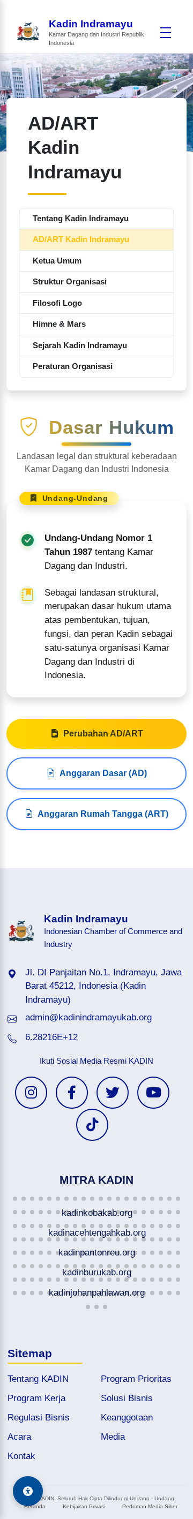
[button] (15, 1199)
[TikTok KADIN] (92, 1125)
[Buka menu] (165, 33)
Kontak (21, 1456)
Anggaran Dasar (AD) (103, 773)
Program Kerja (36, 1398)
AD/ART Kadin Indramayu (81, 239)
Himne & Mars (59, 323)
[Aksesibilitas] (28, 1491)
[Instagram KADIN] (31, 1093)
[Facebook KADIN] (72, 1093)
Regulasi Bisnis (39, 1417)
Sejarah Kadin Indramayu (80, 345)
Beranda (35, 1506)
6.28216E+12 (51, 1037)
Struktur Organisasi (70, 281)
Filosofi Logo (57, 302)
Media (113, 1437)
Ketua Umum (57, 260)
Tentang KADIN (38, 1379)
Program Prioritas (136, 1379)
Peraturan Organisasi (73, 366)
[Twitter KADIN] (112, 1093)
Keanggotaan (127, 1417)
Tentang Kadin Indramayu (81, 218)
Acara (19, 1437)
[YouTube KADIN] (153, 1093)
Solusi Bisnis (127, 1398)
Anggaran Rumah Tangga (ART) (103, 813)
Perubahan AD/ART (103, 733)
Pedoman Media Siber (149, 1506)
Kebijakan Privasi (84, 1506)
